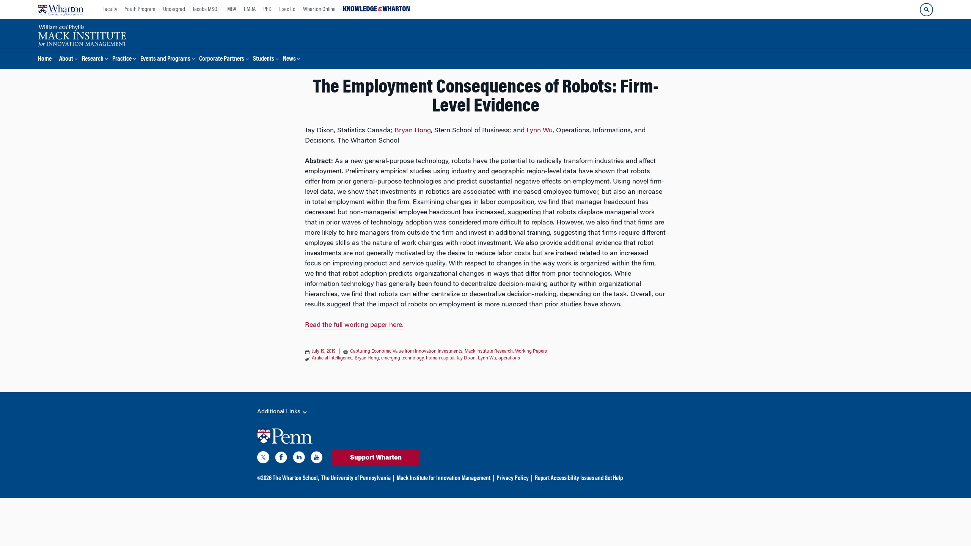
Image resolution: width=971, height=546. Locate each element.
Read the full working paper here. (354, 325)
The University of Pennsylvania (356, 478)
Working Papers (531, 351)
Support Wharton (376, 458)
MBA (231, 9)
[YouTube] (317, 458)
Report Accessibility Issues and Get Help (579, 478)
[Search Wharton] (926, 9)
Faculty (109, 9)
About (66, 59)
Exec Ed (287, 9)
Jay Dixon (466, 358)
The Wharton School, (296, 478)
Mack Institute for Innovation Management (443, 478)
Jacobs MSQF (206, 9)
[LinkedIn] (299, 458)
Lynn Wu (539, 130)
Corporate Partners (221, 59)
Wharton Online (319, 9)
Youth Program (140, 9)
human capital (440, 358)
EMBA (250, 9)
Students (263, 59)
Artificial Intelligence (332, 358)
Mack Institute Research (489, 351)
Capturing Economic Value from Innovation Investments (406, 351)
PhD (267, 9)
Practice (122, 59)
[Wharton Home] (60, 9)
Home (45, 59)
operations (509, 358)
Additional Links (279, 412)
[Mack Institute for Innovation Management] (82, 35)
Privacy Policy (512, 478)
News (289, 59)
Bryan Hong (412, 130)
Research (93, 59)
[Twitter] (263, 458)
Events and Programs (165, 59)
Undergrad (174, 9)
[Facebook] (281, 458)
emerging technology (402, 358)
